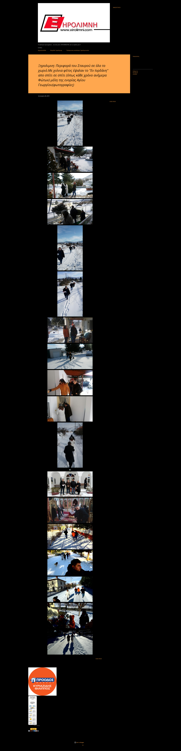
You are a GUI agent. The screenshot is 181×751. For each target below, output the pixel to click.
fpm (83, 745)
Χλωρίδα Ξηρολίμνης (56, 50)
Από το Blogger (80, 742)
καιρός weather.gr (37, 725)
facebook (135, 72)
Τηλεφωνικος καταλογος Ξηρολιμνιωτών (77, 50)
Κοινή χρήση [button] (113, 101)
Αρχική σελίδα (42, 50)
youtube (135, 74)
